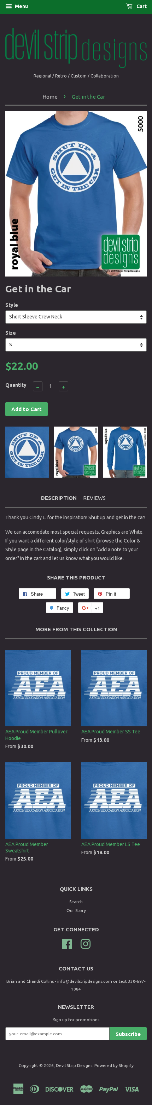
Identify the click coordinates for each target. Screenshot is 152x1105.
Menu (21, 6)
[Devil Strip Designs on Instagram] (85, 943)
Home (50, 97)
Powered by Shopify (114, 1065)
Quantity (16, 385)
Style (11, 305)
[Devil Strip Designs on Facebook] (67, 943)
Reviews (94, 498)
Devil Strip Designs (74, 1065)
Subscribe (128, 1034)
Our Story (76, 910)
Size (10, 333)
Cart (141, 6)
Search (76, 901)
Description (59, 498)
